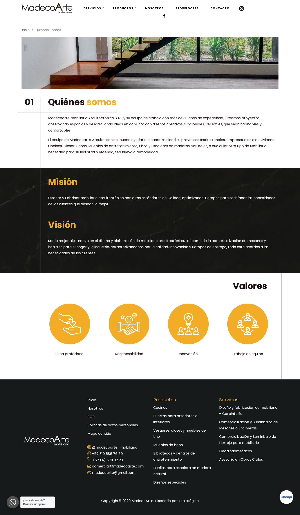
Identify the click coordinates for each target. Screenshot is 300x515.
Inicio (26, 29)
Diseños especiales (169, 482)
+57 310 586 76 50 (107, 453)
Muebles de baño (168, 444)
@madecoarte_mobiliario (114, 447)
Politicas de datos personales (112, 425)
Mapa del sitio (99, 433)
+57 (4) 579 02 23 (107, 460)
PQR (91, 416)
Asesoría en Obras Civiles (241, 459)
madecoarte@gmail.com (114, 472)
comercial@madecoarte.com (118, 466)
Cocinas (160, 407)
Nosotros (95, 408)
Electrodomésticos (235, 451)
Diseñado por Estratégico (177, 500)
